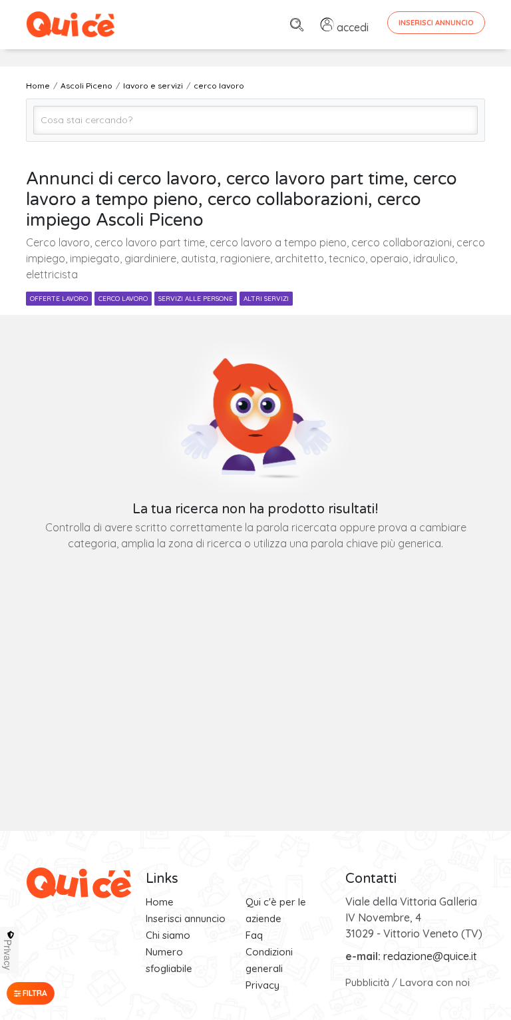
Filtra (34, 993)
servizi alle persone (195, 298)
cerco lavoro (123, 298)
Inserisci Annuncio (436, 22)
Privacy (262, 985)
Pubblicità (367, 982)
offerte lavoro (59, 298)
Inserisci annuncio (186, 918)
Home (160, 901)
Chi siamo (168, 935)
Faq (254, 935)
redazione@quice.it (430, 956)
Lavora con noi (435, 982)
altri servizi (266, 298)
